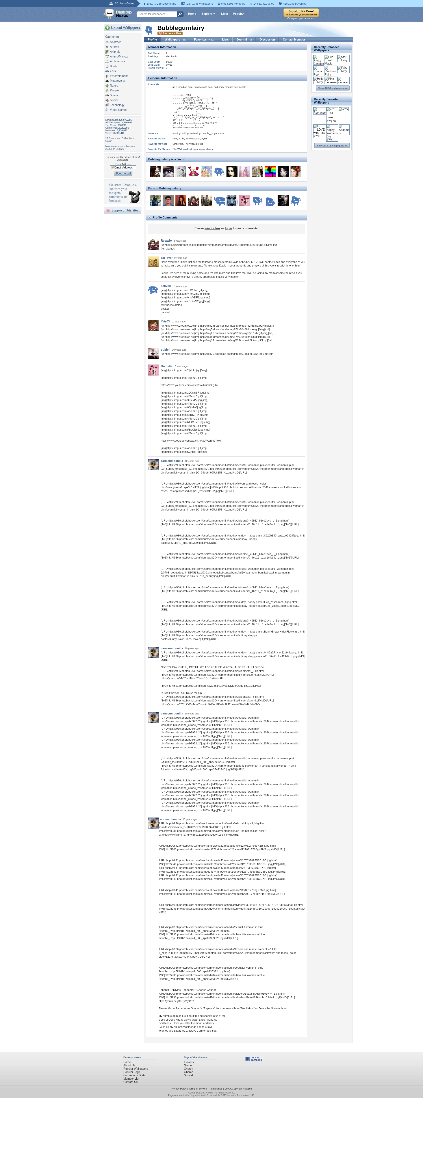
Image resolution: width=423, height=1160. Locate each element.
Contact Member (294, 39)
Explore (207, 13)
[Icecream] (343, 82)
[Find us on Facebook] (254, 1060)
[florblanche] (194, 172)
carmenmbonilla (172, 461)
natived (166, 286)
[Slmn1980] (219, 172)
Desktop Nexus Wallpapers (118, 14)
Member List (131, 1078)
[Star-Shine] (257, 172)
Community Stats (134, 1075)
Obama (188, 1072)
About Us (129, 1065)
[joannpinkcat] (257, 201)
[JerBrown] (206, 201)
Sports (114, 100)
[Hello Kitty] (318, 82)
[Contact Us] (124, 202)
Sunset (188, 1075)
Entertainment (119, 76)
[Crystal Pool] (318, 74)
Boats (113, 66)
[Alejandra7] (296, 201)
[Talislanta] (232, 201)
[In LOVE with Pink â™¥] (319, 136)
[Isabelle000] (181, 172)
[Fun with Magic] (331, 63)
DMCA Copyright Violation (238, 1088)
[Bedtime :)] (344, 133)
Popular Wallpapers (135, 1068)
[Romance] (319, 112)
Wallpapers (175, 39)
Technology (117, 105)
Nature (114, 85)
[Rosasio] (194, 201)
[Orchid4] (245, 201)
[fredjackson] (168, 201)
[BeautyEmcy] (181, 201)
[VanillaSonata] (206, 172)
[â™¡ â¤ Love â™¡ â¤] (332, 121)
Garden (188, 1065)
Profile (152, 39)
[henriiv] (270, 201)
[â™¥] (344, 109)
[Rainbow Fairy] (331, 74)
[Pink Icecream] (331, 82)
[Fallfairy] (283, 201)
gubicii (165, 349)
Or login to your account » (301, 18)
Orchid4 (166, 366)
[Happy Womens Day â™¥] (332, 139)
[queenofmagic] (168, 172)
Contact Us (130, 1082)
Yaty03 (165, 321)
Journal (244, 39)
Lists (224, 13)
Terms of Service (198, 1088)
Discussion (267, 39)
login (228, 228)
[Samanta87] (219, 201)
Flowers (189, 1062)
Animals (115, 51)
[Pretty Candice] (318, 63)
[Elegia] (155, 172)
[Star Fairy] (343, 60)
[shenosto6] (245, 172)
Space (114, 95)
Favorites (204, 39)
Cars (113, 71)
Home (192, 13)
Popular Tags (131, 1072)
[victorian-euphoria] (283, 172)
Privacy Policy (179, 1088)
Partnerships (216, 1088)
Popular (238, 13)
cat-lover (167, 257)
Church (188, 1068)
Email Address (123, 164)
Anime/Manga (119, 56)
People (114, 90)
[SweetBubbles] (296, 172)
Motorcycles (118, 80)
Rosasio (166, 240)
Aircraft (114, 46)
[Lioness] (270, 172)
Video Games (118, 109)
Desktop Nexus (204, 1092)
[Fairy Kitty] (343, 71)
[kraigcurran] (155, 201)
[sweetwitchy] (232, 172)
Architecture (117, 61)
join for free (212, 228)
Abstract (115, 42)
